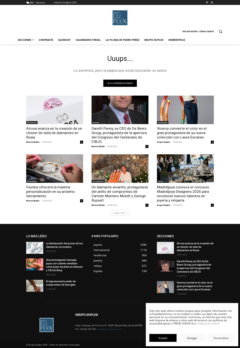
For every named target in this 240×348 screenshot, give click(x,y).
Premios (177, 250)
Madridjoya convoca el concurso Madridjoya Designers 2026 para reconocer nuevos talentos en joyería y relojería (183, 193)
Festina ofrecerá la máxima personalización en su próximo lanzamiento (50, 191)
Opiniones (192, 248)
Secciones (190, 250)
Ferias (160, 181)
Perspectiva (208, 248)
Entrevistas (196, 237)
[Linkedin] (212, 3)
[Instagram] (207, 3)
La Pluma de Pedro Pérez (201, 242)
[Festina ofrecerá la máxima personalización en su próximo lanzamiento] (54, 168)
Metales (178, 245)
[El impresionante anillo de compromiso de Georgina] (34, 286)
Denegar (192, 338)
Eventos (96, 122)
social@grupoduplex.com (109, 329)
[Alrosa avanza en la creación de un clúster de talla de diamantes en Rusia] (54, 110)
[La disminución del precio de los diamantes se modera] (34, 248)
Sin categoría (207, 250)
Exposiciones (181, 240)
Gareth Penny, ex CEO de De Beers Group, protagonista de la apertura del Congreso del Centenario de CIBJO (119, 135)
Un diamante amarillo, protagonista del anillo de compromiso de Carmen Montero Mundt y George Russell (120, 193)
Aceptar (163, 338)
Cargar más (119, 212)
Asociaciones (179, 235)
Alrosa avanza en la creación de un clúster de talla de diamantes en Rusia (54, 132)
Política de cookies (208, 323)
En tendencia (98, 181)
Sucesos (209, 253)
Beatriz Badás (32, 142)
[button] (220, 31)
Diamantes (32, 122)
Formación (208, 240)
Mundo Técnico (206, 245)
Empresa (209, 235)
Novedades (162, 122)
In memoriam (178, 242)
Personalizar (221, 338)
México (190, 245)
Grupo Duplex (163, 142)
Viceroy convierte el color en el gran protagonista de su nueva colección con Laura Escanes (182, 132)
